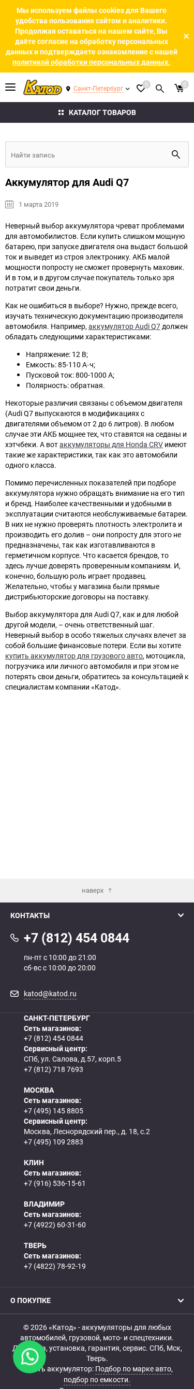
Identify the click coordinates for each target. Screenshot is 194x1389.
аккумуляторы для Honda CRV (111, 444)
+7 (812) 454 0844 (53, 1038)
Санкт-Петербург (98, 88)
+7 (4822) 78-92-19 (55, 1266)
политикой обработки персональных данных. (91, 62)
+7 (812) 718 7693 (53, 1069)
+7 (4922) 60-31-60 (55, 1224)
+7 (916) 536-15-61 (55, 1183)
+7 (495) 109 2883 (53, 1142)
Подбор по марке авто (133, 1368)
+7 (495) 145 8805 (53, 1110)
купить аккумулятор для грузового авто (74, 656)
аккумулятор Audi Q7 (124, 326)
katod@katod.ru (50, 993)
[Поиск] (160, 87)
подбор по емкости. (97, 1379)
